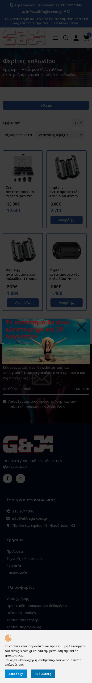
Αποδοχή (16, 674)
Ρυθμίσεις (42, 674)
